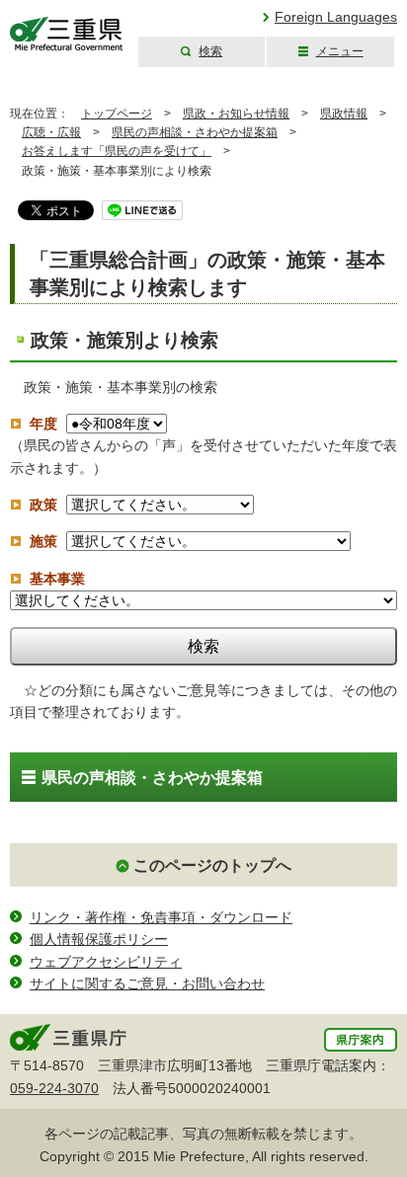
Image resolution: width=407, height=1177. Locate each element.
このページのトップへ (212, 865)
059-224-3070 (54, 1088)
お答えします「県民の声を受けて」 (116, 151)
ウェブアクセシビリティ (106, 962)
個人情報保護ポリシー (99, 939)
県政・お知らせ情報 (236, 113)
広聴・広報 (51, 132)
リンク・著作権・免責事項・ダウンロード (161, 917)
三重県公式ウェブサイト (66, 34)
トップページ (116, 113)
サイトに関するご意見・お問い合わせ (147, 983)
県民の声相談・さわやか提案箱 (195, 132)
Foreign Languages (336, 17)
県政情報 (343, 113)
